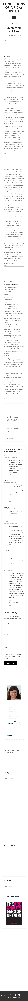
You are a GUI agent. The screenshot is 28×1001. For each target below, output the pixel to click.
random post (9, 762)
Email (5, 641)
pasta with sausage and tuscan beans (14, 855)
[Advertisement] (11, 811)
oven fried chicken (8, 850)
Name (6, 634)
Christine (6, 455)
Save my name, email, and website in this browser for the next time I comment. (13, 656)
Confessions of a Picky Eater (14, 7)
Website (6, 647)
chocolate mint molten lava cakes (13, 860)
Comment (6, 623)
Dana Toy (6, 507)
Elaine (6, 480)
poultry (14, 24)
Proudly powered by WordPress (9, 996)
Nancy (6, 569)
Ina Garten (15, 284)
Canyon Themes (16, 997)
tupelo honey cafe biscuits (11, 870)
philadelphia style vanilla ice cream (13, 865)
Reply (10, 474)
